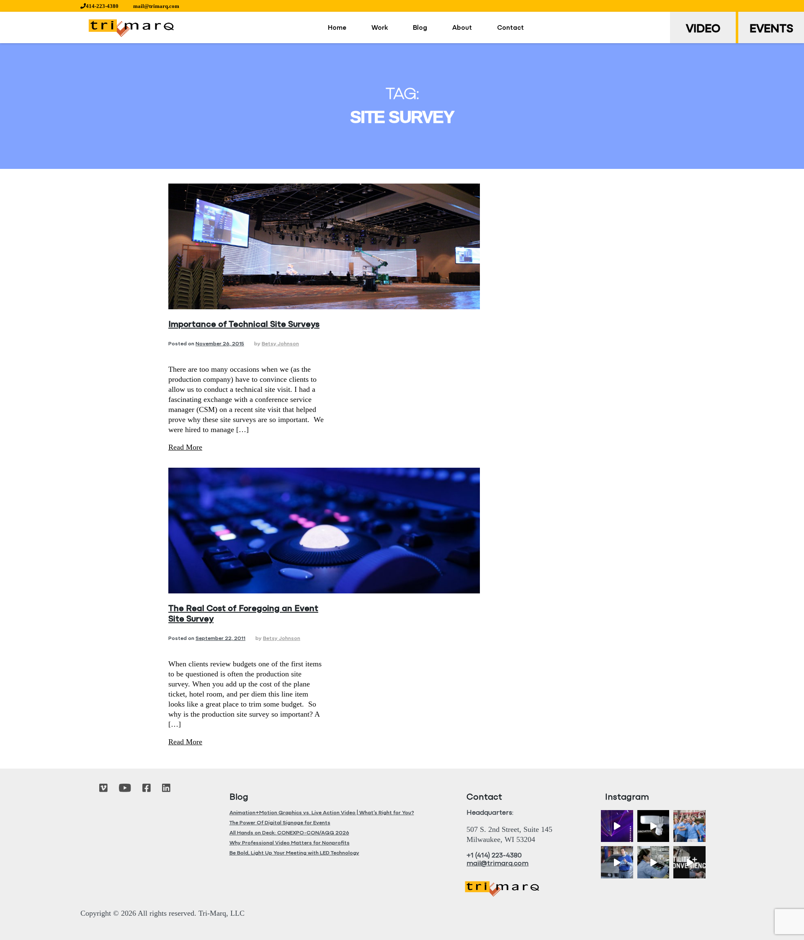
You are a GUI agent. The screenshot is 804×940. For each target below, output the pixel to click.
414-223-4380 (102, 6)
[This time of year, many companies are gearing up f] (689, 862)
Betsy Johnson (280, 344)
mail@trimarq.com (156, 6)
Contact (510, 28)
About (462, 28)
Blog (420, 28)
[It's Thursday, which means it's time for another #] (617, 862)
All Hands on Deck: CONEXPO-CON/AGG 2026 (289, 833)
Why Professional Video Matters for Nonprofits (289, 843)
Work (379, 28)
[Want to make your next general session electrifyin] (617, 826)
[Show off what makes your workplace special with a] (653, 862)
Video (703, 29)
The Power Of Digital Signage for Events (279, 823)
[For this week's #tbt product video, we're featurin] (653, 826)
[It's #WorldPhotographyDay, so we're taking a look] (689, 826)
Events (771, 29)
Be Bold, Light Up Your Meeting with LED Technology (294, 853)
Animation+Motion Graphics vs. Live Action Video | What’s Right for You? (321, 813)
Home (337, 28)
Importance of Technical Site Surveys (244, 324)
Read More (185, 447)
